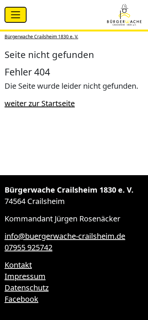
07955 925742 (28, 247)
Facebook (21, 299)
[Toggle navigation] (16, 15)
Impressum (25, 276)
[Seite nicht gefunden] (124, 15)
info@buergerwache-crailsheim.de (65, 236)
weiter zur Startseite (40, 103)
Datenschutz (27, 287)
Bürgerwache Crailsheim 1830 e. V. (41, 36)
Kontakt (18, 265)
